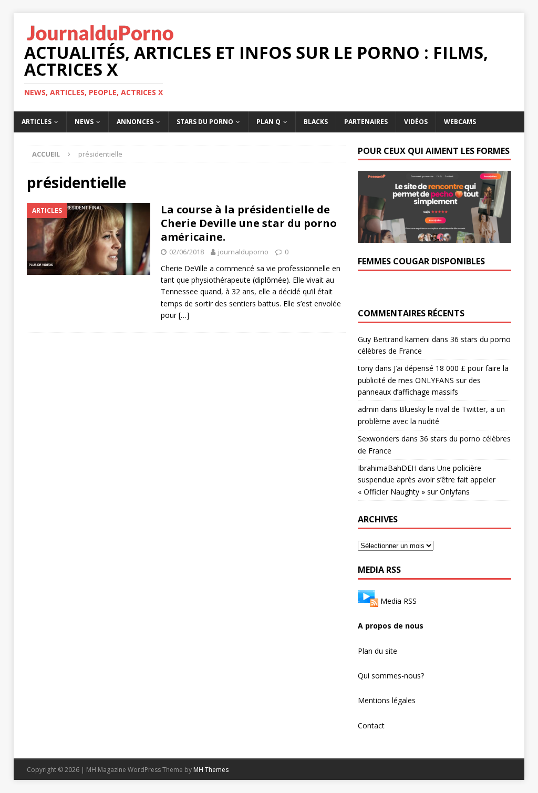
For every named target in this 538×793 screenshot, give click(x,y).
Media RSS (398, 601)
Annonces (135, 121)
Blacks (316, 121)
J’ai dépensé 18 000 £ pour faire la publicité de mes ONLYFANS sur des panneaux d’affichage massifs (433, 380)
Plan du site (377, 651)
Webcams (460, 121)
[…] (184, 315)
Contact (371, 725)
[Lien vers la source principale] (368, 601)
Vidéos (416, 121)
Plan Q (268, 121)
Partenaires (366, 121)
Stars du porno (205, 121)
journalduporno (243, 251)
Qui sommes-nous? (391, 676)
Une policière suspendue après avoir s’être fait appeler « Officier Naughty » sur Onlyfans (426, 480)
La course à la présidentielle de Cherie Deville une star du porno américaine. (249, 223)
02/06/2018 (186, 251)
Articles (36, 121)
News (84, 121)
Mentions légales (387, 700)
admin (368, 409)
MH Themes (211, 769)
